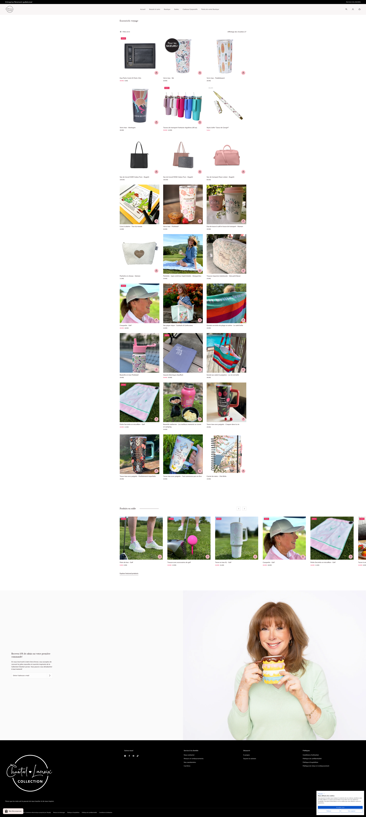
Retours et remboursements (193, 758)
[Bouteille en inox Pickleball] (139, 353)
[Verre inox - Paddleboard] (226, 56)
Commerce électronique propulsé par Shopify (38, 812)
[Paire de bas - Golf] (141, 538)
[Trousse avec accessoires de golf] (188, 538)
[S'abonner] (50, 675)
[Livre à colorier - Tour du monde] (139, 204)
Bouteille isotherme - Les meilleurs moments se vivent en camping (182, 425)
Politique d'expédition (310, 762)
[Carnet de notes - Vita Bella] (226, 454)
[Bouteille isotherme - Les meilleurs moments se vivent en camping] (183, 402)
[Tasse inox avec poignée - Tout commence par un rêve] (183, 454)
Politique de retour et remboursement (316, 766)
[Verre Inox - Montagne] (139, 105)
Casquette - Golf (125, 325)
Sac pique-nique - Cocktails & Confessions (178, 325)
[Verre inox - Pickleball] (183, 204)
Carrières (187, 766)
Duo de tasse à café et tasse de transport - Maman (225, 226)
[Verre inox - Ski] (183, 56)
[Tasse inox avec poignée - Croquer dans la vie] (226, 402)
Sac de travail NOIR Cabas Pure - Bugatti (134, 177)
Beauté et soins (154, 9)
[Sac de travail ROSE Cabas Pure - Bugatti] (183, 155)
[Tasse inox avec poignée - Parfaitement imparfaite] (139, 454)
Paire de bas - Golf (126, 562)
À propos (246, 755)
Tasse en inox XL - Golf (223, 562)
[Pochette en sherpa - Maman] (139, 254)
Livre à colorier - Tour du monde (131, 226)
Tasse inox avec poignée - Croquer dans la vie (223, 424)
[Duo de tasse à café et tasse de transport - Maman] (226, 204)
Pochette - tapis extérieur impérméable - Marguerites (182, 276)
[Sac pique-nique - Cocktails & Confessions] (183, 303)
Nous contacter (189, 755)
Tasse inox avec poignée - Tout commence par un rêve (182, 476)
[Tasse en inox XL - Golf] (236, 538)
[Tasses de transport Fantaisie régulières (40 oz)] (183, 105)
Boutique (167, 9)
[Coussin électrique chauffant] (183, 353)
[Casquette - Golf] (139, 303)
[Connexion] (353, 9)
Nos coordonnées (190, 762)
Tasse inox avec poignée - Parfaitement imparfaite (138, 476)
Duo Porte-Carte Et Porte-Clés (130, 78)
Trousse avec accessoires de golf (179, 562)
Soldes (176, 9)
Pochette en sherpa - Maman (130, 276)
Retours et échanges (59, 812)
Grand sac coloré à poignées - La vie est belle (223, 375)
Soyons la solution (249, 758)
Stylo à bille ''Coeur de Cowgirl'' (218, 127)
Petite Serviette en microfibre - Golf (132, 424)
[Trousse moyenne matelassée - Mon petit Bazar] (226, 254)
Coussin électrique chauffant (173, 375)
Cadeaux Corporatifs (190, 9)
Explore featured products (129, 573)
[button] (346, 9)
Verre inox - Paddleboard (216, 78)
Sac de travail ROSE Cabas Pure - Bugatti (178, 177)
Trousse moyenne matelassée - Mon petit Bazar (224, 276)
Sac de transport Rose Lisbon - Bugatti (220, 177)
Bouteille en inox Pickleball (129, 375)
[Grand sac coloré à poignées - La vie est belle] (226, 353)
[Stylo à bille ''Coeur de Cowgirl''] (226, 105)
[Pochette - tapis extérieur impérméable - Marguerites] (183, 254)
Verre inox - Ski (168, 78)
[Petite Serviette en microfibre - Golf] (139, 402)
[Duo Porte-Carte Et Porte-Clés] (139, 56)
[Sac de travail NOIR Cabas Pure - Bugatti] (139, 155)
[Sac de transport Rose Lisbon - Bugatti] (226, 155)
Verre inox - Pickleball (171, 226)
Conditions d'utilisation (311, 755)
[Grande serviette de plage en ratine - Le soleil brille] (226, 303)
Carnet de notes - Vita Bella (216, 476)
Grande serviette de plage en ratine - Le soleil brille (225, 325)
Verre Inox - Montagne (128, 127)
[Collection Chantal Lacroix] (9, 9)
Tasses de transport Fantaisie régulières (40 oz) (180, 127)
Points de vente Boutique (210, 9)
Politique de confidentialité (312, 758)
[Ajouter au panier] (156, 73)
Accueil (142, 9)
